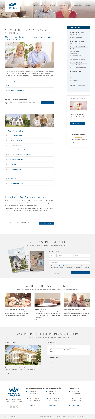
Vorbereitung (11, 81)
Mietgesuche (52, 342)
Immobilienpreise (64, 5)
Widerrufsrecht (58, 416)
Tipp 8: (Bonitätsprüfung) (14, 169)
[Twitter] (14, 406)
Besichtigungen (12, 85)
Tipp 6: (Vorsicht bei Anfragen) (15, 159)
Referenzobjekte (10, 342)
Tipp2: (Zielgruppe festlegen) (15, 140)
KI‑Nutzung (76, 416)
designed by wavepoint (10, 416)
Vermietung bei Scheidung (43, 309)
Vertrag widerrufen (67, 416)
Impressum (50, 416)
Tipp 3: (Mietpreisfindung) (14, 145)
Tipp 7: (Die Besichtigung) (14, 164)
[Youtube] (17, 406)
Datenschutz (43, 416)
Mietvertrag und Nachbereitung (16, 90)
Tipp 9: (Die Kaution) (13, 174)
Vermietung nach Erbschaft (14, 309)
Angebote (42, 5)
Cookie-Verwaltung (85, 416)
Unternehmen (77, 5)
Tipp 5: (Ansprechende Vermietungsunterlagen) (20, 154)
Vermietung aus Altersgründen (74, 309)
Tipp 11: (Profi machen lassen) (15, 183)
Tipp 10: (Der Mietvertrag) (14, 178)
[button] (29, 81)
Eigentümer (52, 5)
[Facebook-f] (11, 406)
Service (88, 5)
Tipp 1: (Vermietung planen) (15, 135)
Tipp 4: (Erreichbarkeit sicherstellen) (17, 150)
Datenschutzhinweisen (65, 265)
